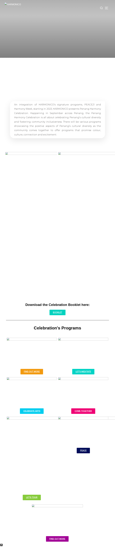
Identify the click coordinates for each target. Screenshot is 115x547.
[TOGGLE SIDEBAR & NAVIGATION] (107, 8)
